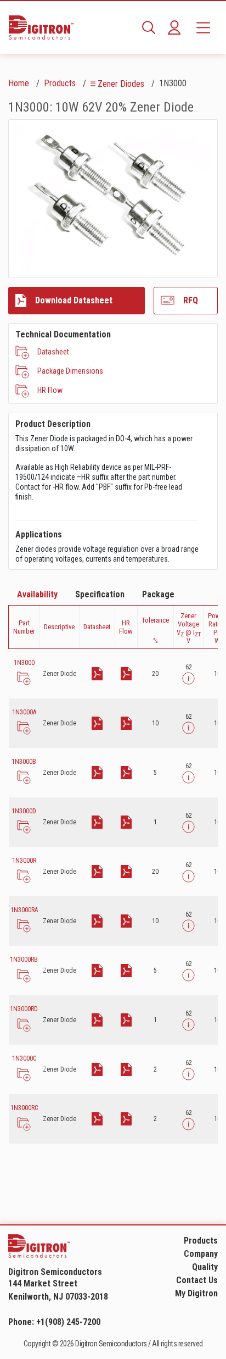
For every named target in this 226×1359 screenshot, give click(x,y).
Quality (205, 1267)
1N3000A (24, 712)
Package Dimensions (70, 371)
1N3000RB (24, 959)
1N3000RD (24, 1009)
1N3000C (24, 1058)
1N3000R (24, 860)
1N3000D (24, 811)
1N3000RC (24, 1108)
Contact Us (197, 1280)
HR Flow (50, 390)
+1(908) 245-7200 (68, 1322)
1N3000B (24, 762)
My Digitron (196, 1293)
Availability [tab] (37, 594)
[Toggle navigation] (203, 27)
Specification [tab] (100, 594)
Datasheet (53, 351)
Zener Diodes (121, 84)
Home (18, 83)
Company (201, 1254)
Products (60, 83)
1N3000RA (24, 910)
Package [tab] (158, 594)
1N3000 (24, 663)
